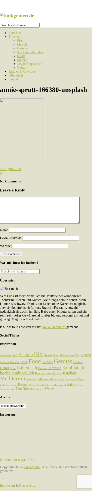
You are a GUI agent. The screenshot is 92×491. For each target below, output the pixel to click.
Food (34, 361)
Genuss (63, 361)
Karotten (42, 368)
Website (5, 246)
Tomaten (29, 389)
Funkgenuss (32, 467)
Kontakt (14, 79)
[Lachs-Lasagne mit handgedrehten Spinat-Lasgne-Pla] (46, 434)
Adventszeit (6, 355)
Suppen (22, 60)
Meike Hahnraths (53, 327)
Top (2, 478)
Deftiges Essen (67, 355)
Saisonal (62, 385)
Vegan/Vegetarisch (29, 64)
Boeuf (56, 355)
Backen (25, 354)
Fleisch (22, 44)
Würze (21, 67)
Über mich (16, 75)
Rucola (45, 385)
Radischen (5, 385)
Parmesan (60, 379)
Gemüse (22, 48)
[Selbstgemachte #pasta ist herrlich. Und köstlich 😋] (46, 440)
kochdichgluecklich (17, 372)
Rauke (14, 385)
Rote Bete (36, 385)
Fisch (20, 40)
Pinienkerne (71, 379)
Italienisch (27, 367)
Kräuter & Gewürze (22, 71)
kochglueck (54, 373)
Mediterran (12, 378)
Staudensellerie (7, 389)
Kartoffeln (54, 368)
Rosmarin (24, 385)
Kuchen (69, 372)
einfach (86, 355)
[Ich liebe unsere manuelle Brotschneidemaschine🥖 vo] (46, 428)
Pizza (81, 379)
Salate (21, 56)
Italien (13, 368)
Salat (71, 384)
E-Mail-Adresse (10, 238)
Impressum (7, 485)
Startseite (15, 33)
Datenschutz (27, 485)
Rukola (53, 385)
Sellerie (80, 385)
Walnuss (40, 389)
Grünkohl (78, 362)
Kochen (40, 373)
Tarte (19, 389)
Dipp (77, 355)
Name (4, 230)
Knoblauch (73, 367)
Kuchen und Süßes (30, 52)
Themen (14, 36)
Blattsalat (48, 355)
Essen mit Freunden (9, 362)
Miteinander (46, 379)
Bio (38, 353)
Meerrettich (31, 379)
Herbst (4, 368)
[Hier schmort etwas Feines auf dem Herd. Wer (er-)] (46, 449)
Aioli (14, 355)
